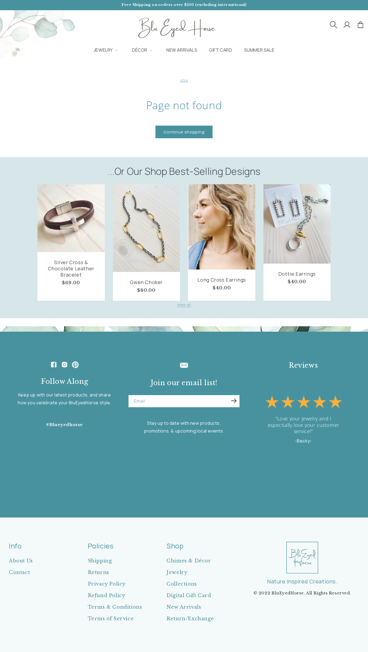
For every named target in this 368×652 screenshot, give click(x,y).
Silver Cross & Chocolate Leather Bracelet (71, 268)
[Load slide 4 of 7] (296, 481)
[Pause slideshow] (335, 482)
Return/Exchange (190, 618)
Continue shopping (184, 132)
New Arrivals (183, 607)
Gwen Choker (146, 282)
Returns (98, 572)
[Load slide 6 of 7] (307, 481)
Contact (19, 572)
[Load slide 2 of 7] (286, 481)
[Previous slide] (272, 482)
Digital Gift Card (188, 595)
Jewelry (176, 572)
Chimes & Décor (188, 560)
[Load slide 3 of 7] (291, 481)
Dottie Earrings (297, 274)
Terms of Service (111, 618)
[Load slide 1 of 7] (280, 481)
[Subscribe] (234, 401)
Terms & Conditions (115, 607)
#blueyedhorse (64, 424)
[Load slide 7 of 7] (312, 481)
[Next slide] (321, 482)
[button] (333, 24)
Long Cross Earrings (221, 280)
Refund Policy (106, 595)
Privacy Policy (107, 584)
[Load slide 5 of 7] (302, 481)
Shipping (100, 560)
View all (184, 304)
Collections (181, 584)
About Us (21, 560)
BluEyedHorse (288, 593)
